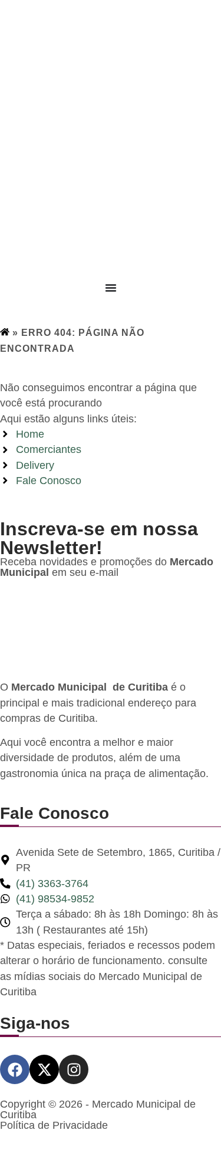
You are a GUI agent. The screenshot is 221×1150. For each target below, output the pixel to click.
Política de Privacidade (54, 1125)
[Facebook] (14, 1069)
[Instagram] (73, 1069)
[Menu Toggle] (111, 288)
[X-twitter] (44, 1069)
